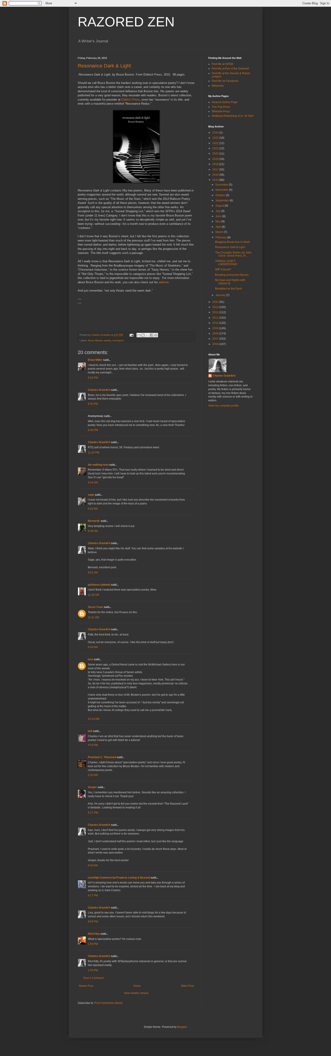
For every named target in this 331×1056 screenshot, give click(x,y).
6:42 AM (93, 508)
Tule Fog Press (221, 106)
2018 (215, 164)
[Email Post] (131, 335)
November (222, 189)
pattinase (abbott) (99, 584)
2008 (215, 333)
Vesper (92, 787)
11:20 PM (93, 452)
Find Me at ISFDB (222, 64)
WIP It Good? (223, 269)
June (218, 216)
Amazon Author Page (225, 102)
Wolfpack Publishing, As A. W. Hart (232, 115)
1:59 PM (93, 944)
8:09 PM (93, 921)
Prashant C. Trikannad (102, 757)
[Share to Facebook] (151, 335)
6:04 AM (93, 482)
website (164, 282)
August (220, 205)
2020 (215, 153)
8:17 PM (93, 812)
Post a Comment (93, 978)
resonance (118, 340)
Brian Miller (95, 359)
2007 (215, 338)
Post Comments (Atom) (108, 1003)
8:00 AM (93, 865)
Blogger (182, 1026)
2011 (215, 317)
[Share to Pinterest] (156, 335)
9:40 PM (93, 403)
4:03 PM (93, 745)
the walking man (98, 464)
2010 (215, 322)
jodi (90, 731)
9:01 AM (93, 572)
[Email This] (138, 335)
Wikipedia (218, 85)
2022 (215, 143)
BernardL (94, 520)
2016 (215, 174)
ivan (90, 659)
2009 (215, 328)
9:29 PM (93, 377)
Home (137, 985)
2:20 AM (93, 775)
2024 (215, 132)
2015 (215, 180)
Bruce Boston (95, 340)
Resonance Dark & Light (104, 66)
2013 (215, 307)
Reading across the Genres (232, 274)
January (220, 295)
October (220, 195)
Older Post (187, 985)
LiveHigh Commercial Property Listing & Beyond (119, 877)
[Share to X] (147, 335)
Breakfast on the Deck (228, 288)
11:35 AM (93, 594)
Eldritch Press (130, 99)
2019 (215, 159)
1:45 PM (93, 970)
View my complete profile (223, 405)
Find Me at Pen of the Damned (230, 68)
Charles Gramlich (99, 389)
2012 (215, 312)
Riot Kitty (94, 933)
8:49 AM (93, 531)
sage (91, 494)
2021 (215, 148)
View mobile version (136, 993)
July (218, 211)
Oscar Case (95, 607)
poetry (107, 340)
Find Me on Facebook (225, 81)
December (222, 184)
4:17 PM (93, 895)
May (218, 221)
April (218, 226)
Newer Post (86, 985)
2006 (215, 344)
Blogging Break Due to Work (232, 242)
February (221, 237)
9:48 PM (93, 430)
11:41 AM (93, 617)
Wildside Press (221, 111)
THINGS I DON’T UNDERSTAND (226, 263)
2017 (215, 169)
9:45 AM (93, 647)
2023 (215, 137)
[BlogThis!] (143, 335)
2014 (215, 302)
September (222, 200)
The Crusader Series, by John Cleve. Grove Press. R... (233, 254)
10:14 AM (93, 718)
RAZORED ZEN (126, 21)
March (219, 232)
